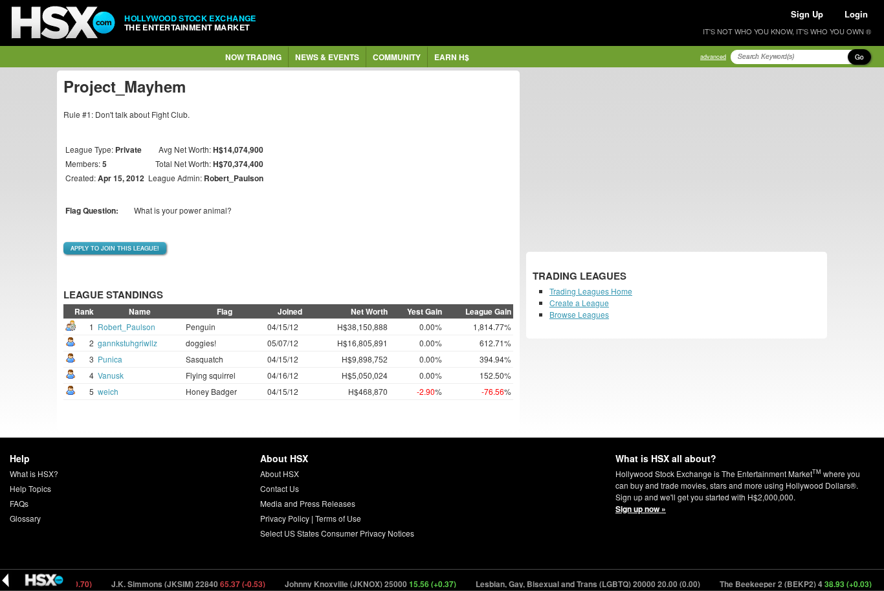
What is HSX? (34, 473)
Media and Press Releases (307, 503)
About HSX (279, 473)
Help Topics (30, 488)
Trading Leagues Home (590, 290)
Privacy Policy (284, 518)
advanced (713, 57)
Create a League (579, 302)
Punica (110, 358)
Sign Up (807, 14)
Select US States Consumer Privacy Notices (337, 533)
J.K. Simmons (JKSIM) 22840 (179, 584)
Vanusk (111, 375)
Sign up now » (640, 509)
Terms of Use (338, 518)
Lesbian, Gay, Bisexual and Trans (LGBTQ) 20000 (578, 584)
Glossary (25, 518)
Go (859, 56)
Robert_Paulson (126, 326)
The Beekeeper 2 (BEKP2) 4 (786, 584)
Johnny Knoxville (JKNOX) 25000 (361, 584)
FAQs (19, 503)
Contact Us (279, 488)
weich (108, 391)
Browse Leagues (579, 314)
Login (856, 14)
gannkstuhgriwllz (127, 342)
